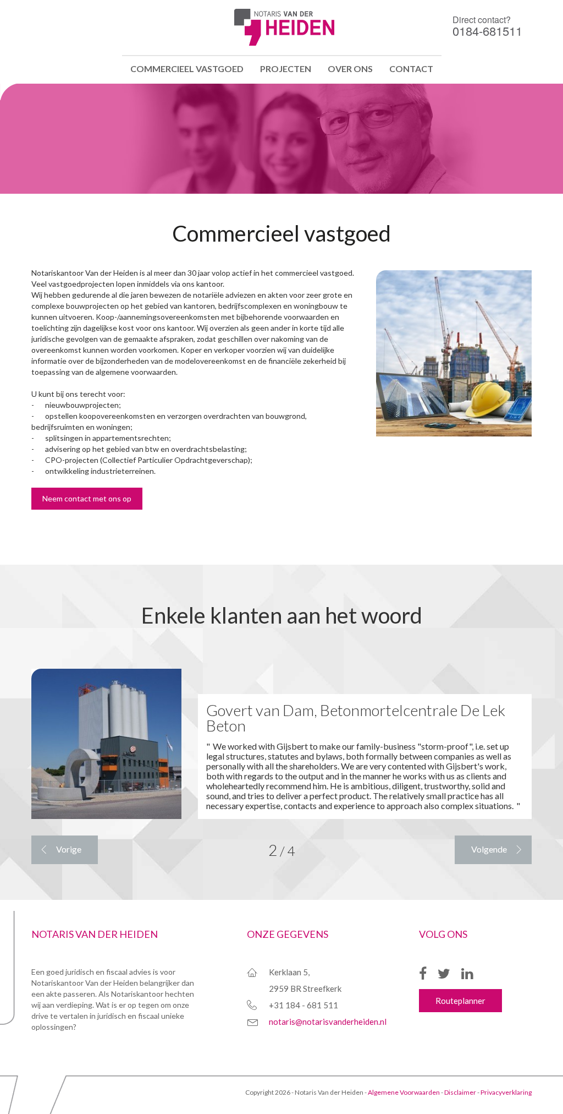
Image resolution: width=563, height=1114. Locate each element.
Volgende (489, 849)
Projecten (285, 68)
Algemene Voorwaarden (404, 1092)
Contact (411, 68)
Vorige (68, 849)
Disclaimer (460, 1092)
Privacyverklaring (506, 1092)
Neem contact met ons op (86, 498)
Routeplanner (460, 1001)
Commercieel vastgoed (187, 68)
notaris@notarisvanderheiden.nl (328, 1021)
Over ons (350, 68)
